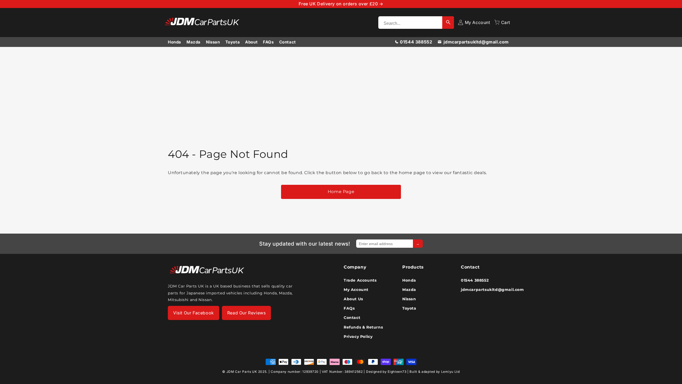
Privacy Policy (358, 336)
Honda (174, 42)
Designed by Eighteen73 (386, 372)
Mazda (193, 42)
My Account (356, 289)
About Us (353, 299)
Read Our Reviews (246, 312)
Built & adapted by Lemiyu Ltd (434, 372)
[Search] (448, 22)
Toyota (232, 42)
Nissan (213, 42)
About (251, 42)
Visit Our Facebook (193, 312)
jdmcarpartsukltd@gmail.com (476, 42)
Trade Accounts (360, 280)
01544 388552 (416, 42)
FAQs (268, 42)
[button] (502, 22)
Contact (287, 42)
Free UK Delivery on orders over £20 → (341, 3)
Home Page (341, 191)
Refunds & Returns (363, 327)
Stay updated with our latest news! (304, 244)
